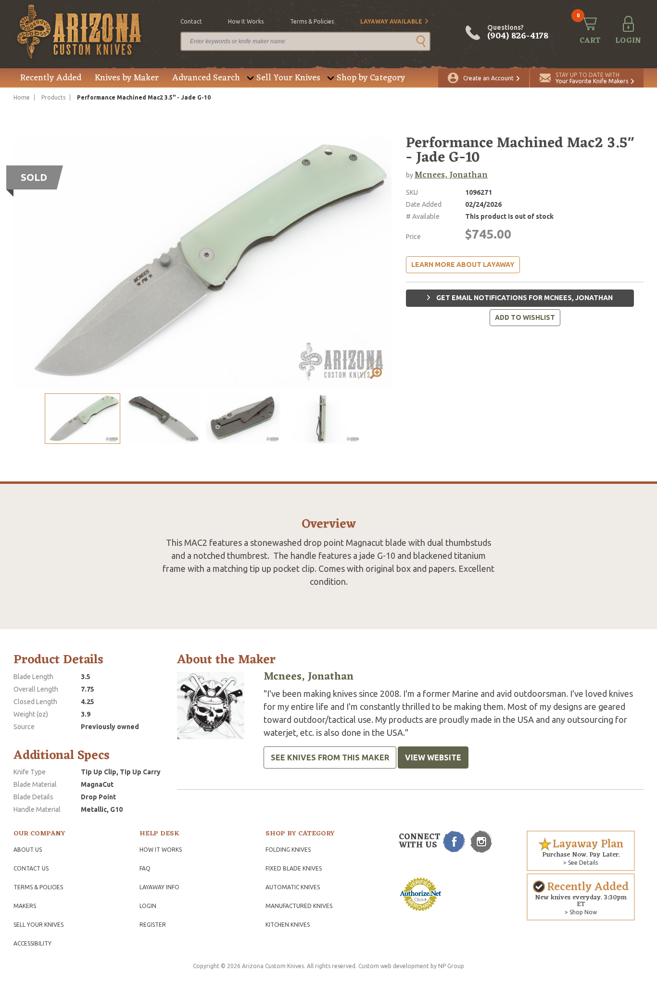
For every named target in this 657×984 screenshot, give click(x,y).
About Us (27, 849)
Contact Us (31, 868)
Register (152, 924)
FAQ (145, 868)
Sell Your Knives (288, 78)
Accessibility (32, 943)
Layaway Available (391, 21)
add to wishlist (525, 317)
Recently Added (50, 78)
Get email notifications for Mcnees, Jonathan (524, 298)
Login (147, 906)
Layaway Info (159, 887)
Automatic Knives (292, 887)
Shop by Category (371, 78)
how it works (246, 21)
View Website (433, 757)
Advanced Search (206, 78)
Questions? (517, 33)
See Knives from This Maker (330, 757)
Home (21, 97)
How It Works (160, 849)
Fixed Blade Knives (293, 868)
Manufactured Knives (298, 906)
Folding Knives (288, 849)
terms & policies (312, 21)
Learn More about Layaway (463, 264)
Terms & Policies (38, 887)
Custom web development (393, 966)
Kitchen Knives (287, 924)
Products (53, 97)
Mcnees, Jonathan (451, 175)
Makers (24, 906)
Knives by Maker (127, 78)
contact (191, 21)
